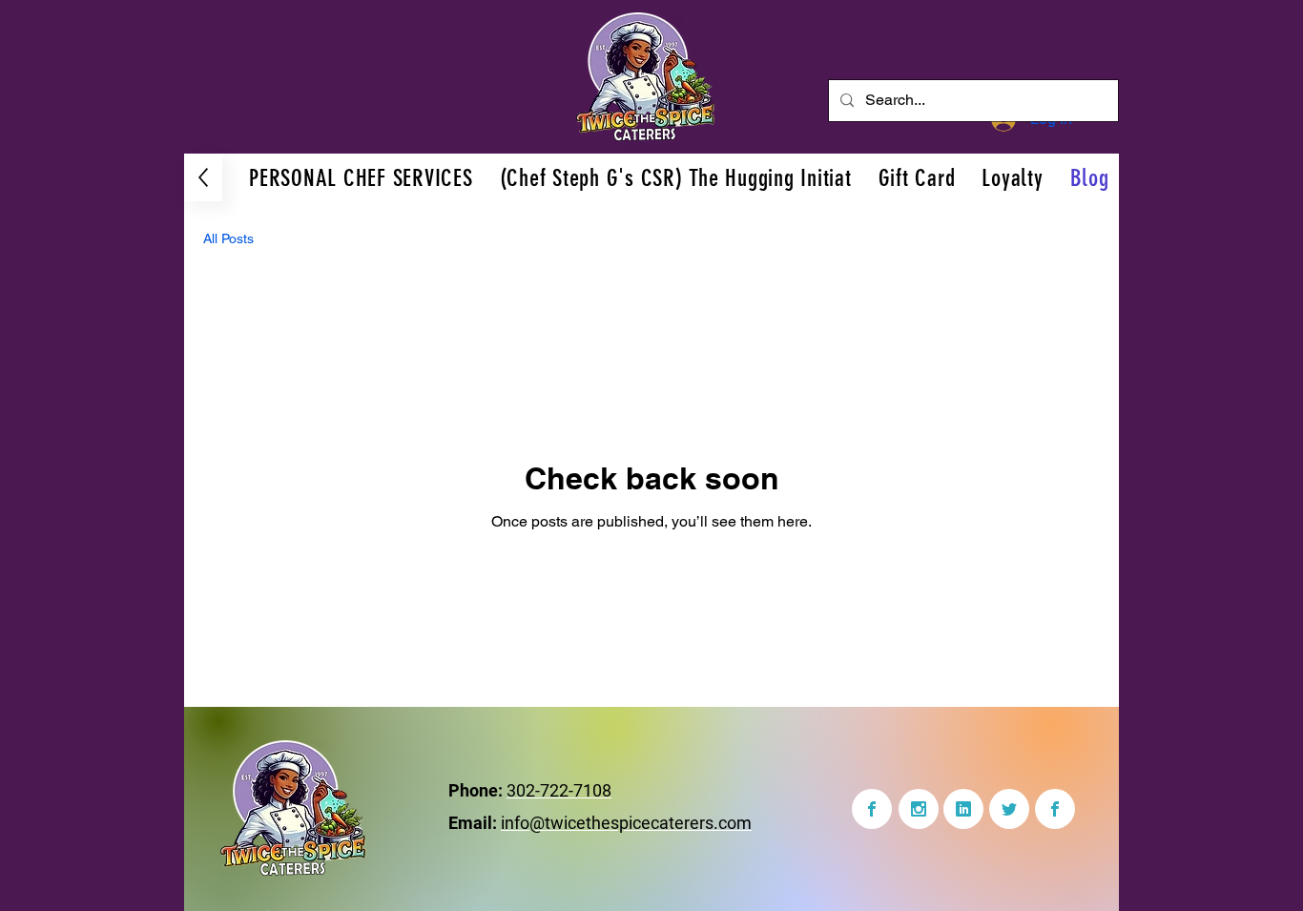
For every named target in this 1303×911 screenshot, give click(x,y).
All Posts (228, 238)
